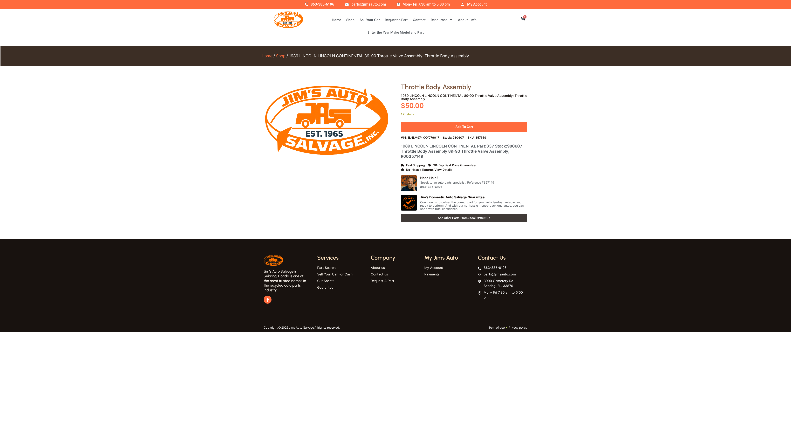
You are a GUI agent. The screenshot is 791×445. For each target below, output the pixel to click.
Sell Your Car (370, 20)
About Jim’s (467, 20)
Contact (419, 20)
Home (336, 20)
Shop (350, 20)
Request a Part (396, 20)
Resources (439, 20)
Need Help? (429, 178)
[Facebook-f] (267, 299)
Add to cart (464, 127)
